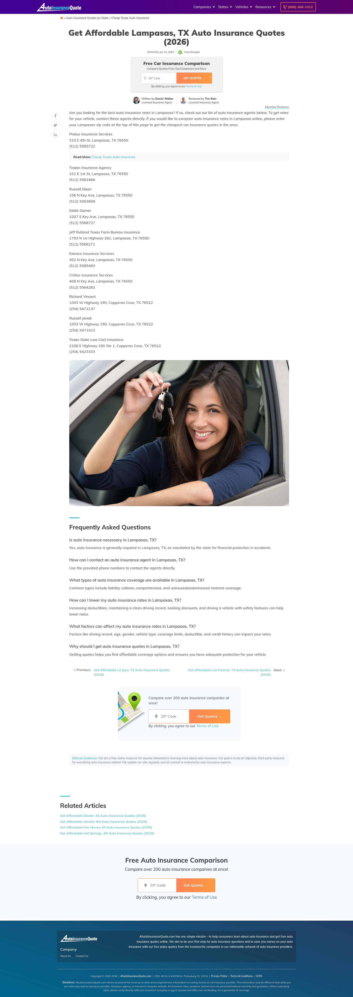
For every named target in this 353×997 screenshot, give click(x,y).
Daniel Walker (164, 98)
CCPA (259, 976)
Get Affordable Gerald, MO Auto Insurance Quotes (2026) (103, 821)
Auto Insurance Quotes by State (87, 18)
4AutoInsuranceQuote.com (135, 976)
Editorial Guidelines (84, 758)
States (223, 7)
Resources (263, 7)
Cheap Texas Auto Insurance (130, 18)
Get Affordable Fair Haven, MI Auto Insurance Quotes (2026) (106, 827)
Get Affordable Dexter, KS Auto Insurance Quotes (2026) (103, 816)
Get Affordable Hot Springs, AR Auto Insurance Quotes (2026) (107, 833)
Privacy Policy (219, 976)
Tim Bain (211, 98)
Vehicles (241, 7)
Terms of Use (194, 86)
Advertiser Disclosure (277, 106)
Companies (202, 7)
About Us (65, 956)
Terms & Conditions (241, 976)
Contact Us (82, 956)
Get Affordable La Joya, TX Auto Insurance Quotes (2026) (132, 672)
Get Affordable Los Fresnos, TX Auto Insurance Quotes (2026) (229, 672)
